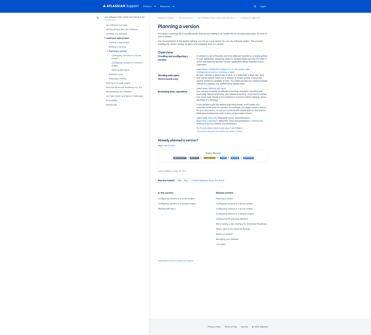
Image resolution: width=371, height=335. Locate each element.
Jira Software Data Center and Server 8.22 (124, 17)
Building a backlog (117, 46)
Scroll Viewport (187, 261)
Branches (212, 118)
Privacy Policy (214, 326)
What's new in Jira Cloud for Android (233, 229)
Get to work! (169, 145)
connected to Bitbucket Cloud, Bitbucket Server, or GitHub (219, 131)
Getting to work (116, 74)
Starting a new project (119, 42)
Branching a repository (207, 120)
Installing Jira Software (116, 33)
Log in (263, 6)
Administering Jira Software (119, 91)
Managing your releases (227, 239)
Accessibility (111, 100)
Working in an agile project (118, 83)
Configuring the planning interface (232, 219)
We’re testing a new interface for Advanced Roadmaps (241, 224)
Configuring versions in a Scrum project (226, 69)
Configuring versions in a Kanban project (215, 72)
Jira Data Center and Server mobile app (124, 96)
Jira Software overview (116, 25)
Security (244, 326)
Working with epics (120, 70)
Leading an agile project (117, 38)
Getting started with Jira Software (122, 29)
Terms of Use (230, 326)
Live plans (220, 244)
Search (255, 6)
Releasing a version (118, 78)
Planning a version (118, 51)
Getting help (111, 104)
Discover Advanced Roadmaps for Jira (124, 87)
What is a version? (224, 234)
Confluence (172, 261)
